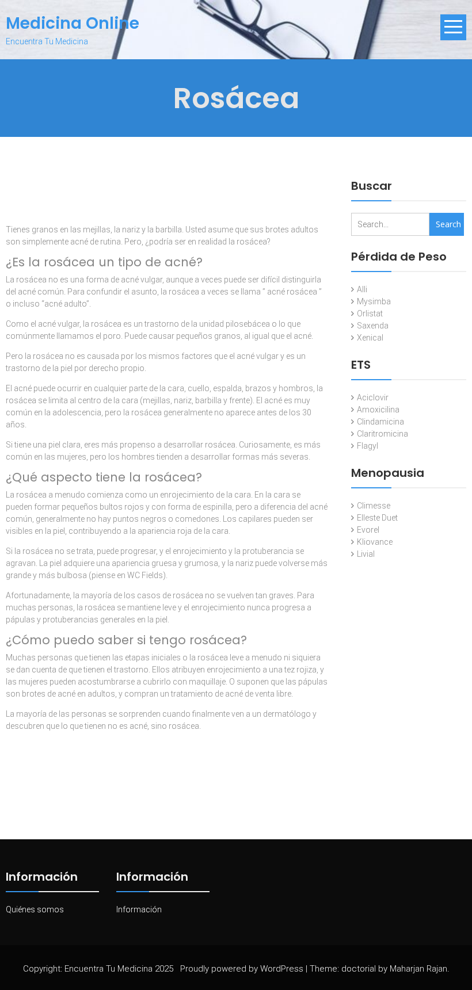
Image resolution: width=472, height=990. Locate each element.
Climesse (373, 505)
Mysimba (374, 301)
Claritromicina (382, 433)
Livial (366, 554)
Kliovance (375, 541)
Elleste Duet (377, 517)
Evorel (368, 529)
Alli (362, 289)
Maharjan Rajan (418, 969)
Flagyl (367, 445)
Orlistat (370, 313)
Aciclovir (373, 397)
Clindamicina (380, 421)
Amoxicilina (378, 409)
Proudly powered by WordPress (241, 969)
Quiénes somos (35, 909)
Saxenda (373, 325)
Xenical (370, 337)
